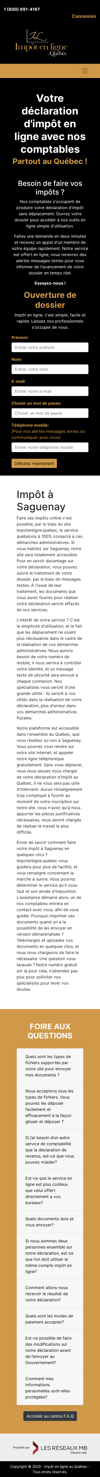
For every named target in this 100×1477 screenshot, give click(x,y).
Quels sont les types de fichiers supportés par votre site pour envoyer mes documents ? (48, 1065)
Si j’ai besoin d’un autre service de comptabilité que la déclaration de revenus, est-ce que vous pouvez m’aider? (49, 1150)
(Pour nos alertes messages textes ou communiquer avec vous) (48, 431)
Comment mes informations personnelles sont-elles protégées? (47, 1387)
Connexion (84, 16)
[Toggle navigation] (85, 71)
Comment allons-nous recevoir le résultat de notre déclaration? (46, 1293)
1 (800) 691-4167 (22, 9)
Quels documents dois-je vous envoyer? (49, 1221)
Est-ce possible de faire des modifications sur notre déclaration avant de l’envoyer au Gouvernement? (48, 1350)
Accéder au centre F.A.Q (50, 1416)
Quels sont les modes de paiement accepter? (49, 1319)
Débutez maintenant (34, 463)
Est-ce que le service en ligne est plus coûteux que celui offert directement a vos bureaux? (48, 1190)
